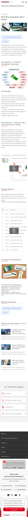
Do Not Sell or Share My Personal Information (14, 509)
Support (3, 452)
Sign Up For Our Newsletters (13, 413)
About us (3, 433)
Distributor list (9, 407)
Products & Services (7, 485)
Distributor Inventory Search (13, 400)
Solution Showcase (21, 489)
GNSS (5, 41)
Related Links (5, 456)
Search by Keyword (7, 489)
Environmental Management (9, 438)
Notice (3, 447)
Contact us (8, 393)
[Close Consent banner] (25, 497)
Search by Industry (21, 485)
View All (23, 323)
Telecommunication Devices (12, 37)
